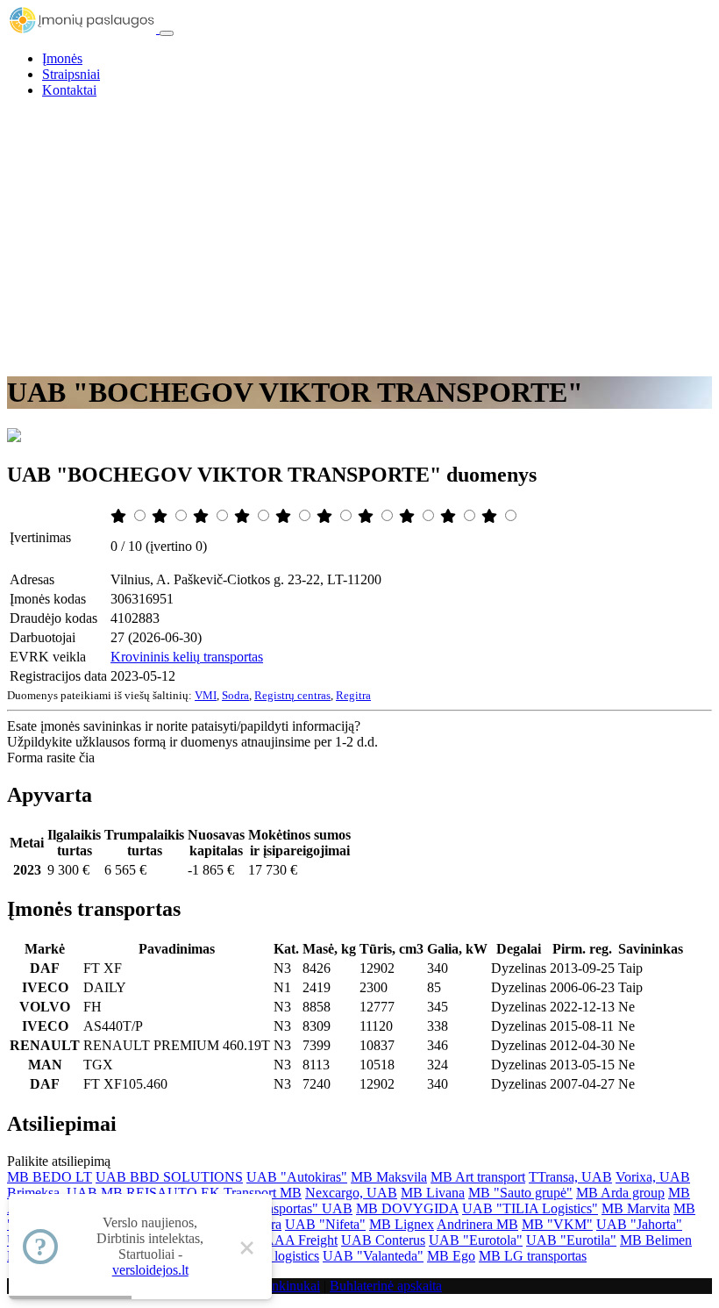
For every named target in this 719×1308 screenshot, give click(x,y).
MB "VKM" (557, 1224)
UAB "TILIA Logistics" (530, 1208)
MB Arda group (620, 1192)
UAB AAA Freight (284, 1240)
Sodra (235, 695)
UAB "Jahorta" (639, 1224)
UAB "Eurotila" (571, 1240)
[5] (285, 516)
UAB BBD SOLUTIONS (169, 1176)
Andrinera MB (477, 1224)
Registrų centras (292, 695)
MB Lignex (401, 1224)
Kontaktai (69, 89)
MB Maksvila (389, 1176)
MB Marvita (636, 1208)
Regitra (353, 695)
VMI (206, 695)
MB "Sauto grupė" (520, 1192)
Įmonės (62, 58)
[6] (326, 516)
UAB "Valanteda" (373, 1255)
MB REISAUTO (149, 1192)
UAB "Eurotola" (476, 1240)
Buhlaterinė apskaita (386, 1285)
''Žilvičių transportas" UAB (276, 1208)
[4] (243, 516)
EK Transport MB (251, 1192)
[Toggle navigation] (167, 33)
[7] (367, 516)
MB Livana (433, 1192)
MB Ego (451, 1255)
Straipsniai (71, 74)
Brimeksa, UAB (52, 1192)
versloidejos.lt (150, 1269)
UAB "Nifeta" (325, 1224)
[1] (120, 516)
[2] (161, 516)
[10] (491, 516)
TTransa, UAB (570, 1176)
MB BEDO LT (49, 1176)
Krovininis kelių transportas (186, 656)
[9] (449, 516)
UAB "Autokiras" (296, 1176)
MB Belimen (656, 1240)
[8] (408, 516)
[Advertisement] (359, 235)
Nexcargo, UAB (351, 1192)
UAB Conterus (383, 1240)
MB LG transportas (533, 1255)
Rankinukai (288, 1285)
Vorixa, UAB (653, 1176)
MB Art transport (478, 1176)
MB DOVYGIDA (407, 1208)
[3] (202, 516)
